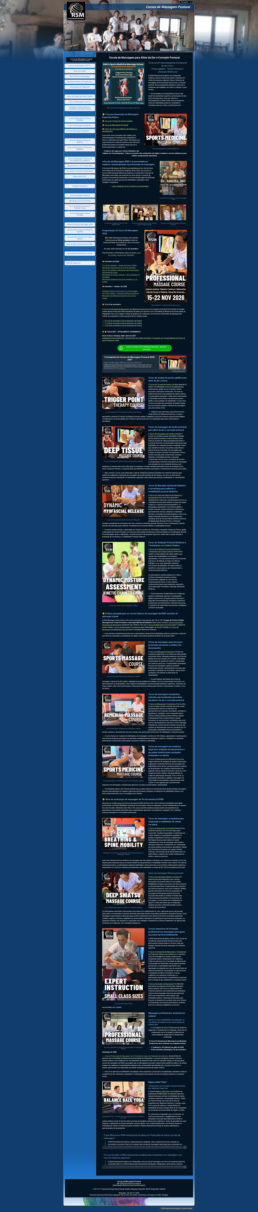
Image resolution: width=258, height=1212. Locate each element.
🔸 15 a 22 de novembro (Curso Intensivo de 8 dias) (122, 321)
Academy (137, 1183)
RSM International (127, 1183)
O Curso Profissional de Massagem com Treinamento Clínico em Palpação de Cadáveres (136, 1056)
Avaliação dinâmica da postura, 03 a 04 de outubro (120, 291)
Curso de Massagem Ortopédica (162, 828)
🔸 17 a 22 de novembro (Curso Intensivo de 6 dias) (122, 323)
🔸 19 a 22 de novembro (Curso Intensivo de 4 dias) (122, 325)
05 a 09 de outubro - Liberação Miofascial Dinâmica (120, 293)
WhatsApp (130, 255)
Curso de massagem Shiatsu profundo (165, 877)
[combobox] (186, 2)
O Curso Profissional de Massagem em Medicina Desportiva (125, 309)
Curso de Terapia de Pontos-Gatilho (119, 121)
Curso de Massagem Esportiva (162, 652)
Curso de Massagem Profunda (116, 125)
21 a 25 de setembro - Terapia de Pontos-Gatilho (119, 265)
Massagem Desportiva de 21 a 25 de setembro (119, 268)
